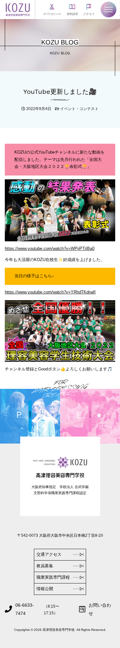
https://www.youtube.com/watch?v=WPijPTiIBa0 (49, 248)
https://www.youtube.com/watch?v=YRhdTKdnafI (50, 292)
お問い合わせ (100, 609)
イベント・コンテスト (79, 109)
